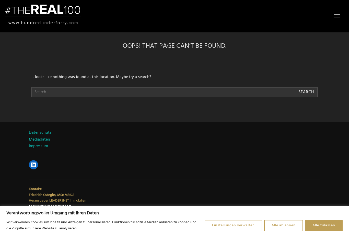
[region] (174, 221)
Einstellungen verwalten (233, 225)
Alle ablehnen (284, 225)
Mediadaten (39, 139)
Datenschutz (40, 132)
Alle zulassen (323, 225)
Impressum (38, 146)
